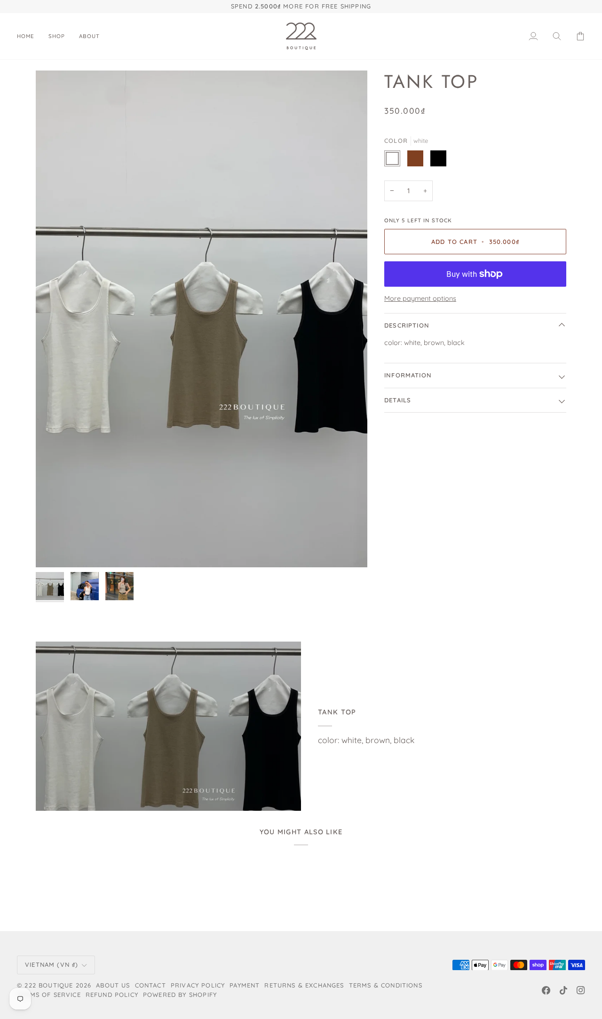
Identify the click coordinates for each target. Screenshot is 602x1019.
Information (408, 375)
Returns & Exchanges (304, 985)
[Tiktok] (563, 990)
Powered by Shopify (180, 994)
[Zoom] (201, 319)
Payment (245, 985)
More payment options (420, 298)
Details (397, 400)
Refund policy (112, 994)
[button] (56, 36)
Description (406, 325)
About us (113, 985)
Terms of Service (49, 994)
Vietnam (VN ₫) (51, 964)
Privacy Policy (198, 985)
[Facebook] (546, 990)
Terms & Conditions (385, 985)
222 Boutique (48, 985)
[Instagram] (581, 990)
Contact (150, 985)
